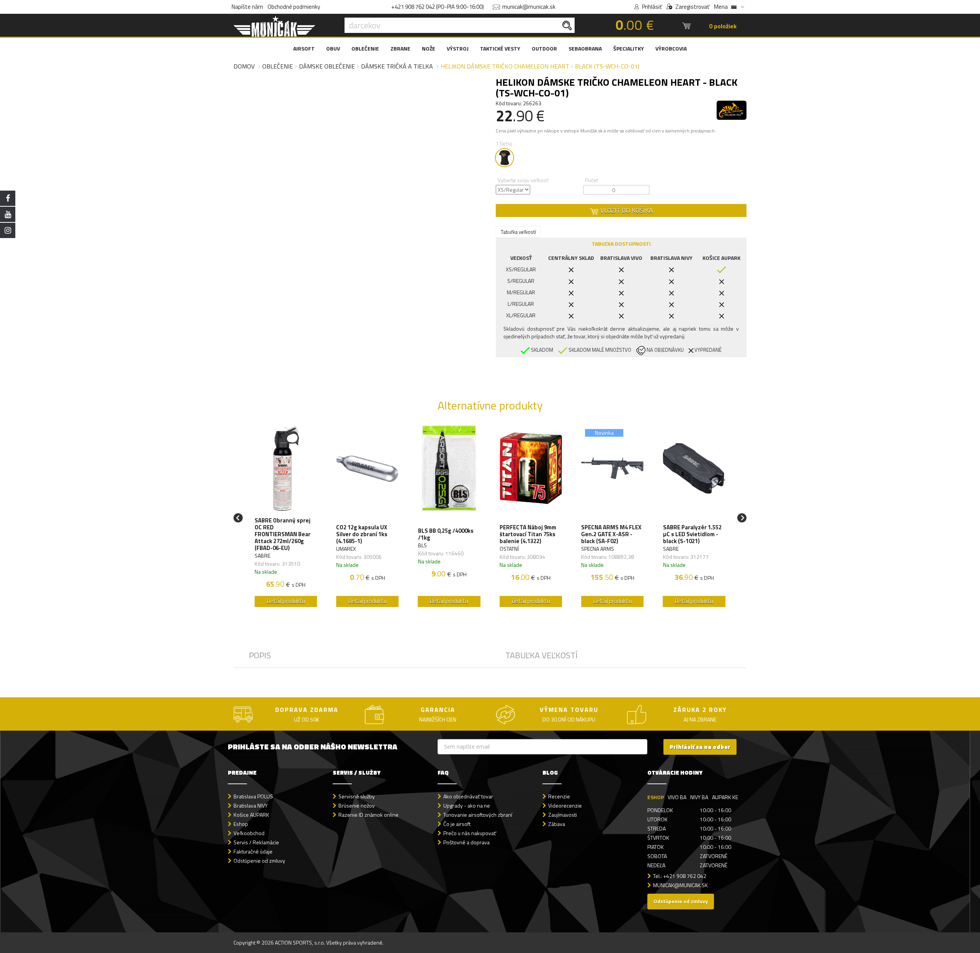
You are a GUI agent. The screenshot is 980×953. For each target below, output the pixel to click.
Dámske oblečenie (327, 66)
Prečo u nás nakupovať (469, 833)
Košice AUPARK (251, 815)
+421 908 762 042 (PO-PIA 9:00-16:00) (437, 6)
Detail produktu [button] (286, 601)
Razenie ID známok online (368, 815)
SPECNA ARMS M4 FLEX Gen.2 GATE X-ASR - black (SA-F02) (611, 534)
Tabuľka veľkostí (518, 232)
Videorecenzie (565, 805)
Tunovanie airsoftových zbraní (477, 815)
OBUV (333, 48)
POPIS (260, 655)
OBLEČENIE (365, 48)
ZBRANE (400, 48)
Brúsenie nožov (356, 805)
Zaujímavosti (562, 815)
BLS (422, 545)
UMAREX (346, 549)
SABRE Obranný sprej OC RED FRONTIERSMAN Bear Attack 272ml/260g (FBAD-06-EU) (282, 534)
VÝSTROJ (458, 48)
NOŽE (428, 48)
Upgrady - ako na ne (466, 805)
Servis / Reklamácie (256, 842)
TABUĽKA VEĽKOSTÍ (541, 655)
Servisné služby (356, 796)
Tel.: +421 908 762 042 (679, 876)
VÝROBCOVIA (671, 48)
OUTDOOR (544, 48)
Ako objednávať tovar (468, 796)
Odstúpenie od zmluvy (259, 861)
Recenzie (559, 796)
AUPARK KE (725, 797)
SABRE (262, 556)
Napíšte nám (247, 6)
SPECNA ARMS (597, 549)
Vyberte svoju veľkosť (523, 180)
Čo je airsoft (456, 824)
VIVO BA (677, 797)
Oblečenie (277, 66)
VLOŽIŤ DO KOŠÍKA (626, 210)
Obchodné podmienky (294, 6)
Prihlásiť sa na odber (700, 746)
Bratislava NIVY (251, 805)
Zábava (556, 824)
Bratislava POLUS (253, 796)
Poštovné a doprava (466, 842)
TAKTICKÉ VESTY (500, 48)
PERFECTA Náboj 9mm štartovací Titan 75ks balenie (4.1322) (528, 534)
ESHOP (655, 797)
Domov (244, 66)
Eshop (241, 824)
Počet (591, 180)
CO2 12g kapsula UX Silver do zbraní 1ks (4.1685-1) (361, 534)
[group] (286, 518)
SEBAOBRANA (585, 48)
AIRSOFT (304, 48)
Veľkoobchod (249, 833)
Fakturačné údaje (253, 851)
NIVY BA (699, 797)
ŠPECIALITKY (628, 48)
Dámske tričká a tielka (397, 66)
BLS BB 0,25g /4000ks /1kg (446, 534)
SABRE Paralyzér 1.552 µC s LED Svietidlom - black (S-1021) (692, 534)
